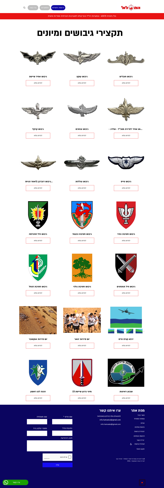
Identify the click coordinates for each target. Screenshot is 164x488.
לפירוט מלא (38, 83)
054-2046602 (115, 416)
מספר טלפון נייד (40, 428)
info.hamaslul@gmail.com (110, 420)
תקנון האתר (140, 449)
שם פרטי (68, 417)
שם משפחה (42, 417)
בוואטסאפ (100, 416)
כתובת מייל (67, 428)
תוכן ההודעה (66, 438)
